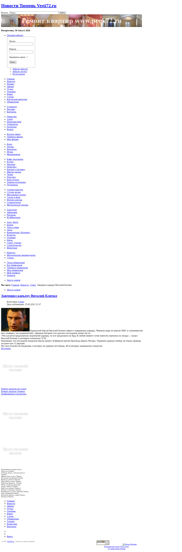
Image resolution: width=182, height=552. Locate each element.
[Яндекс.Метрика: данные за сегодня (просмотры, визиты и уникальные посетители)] (130, 544)
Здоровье (11, 511)
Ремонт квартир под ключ (13, 389)
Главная (15, 285)
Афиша (10, 506)
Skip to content (13, 280)
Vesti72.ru (10, 541)
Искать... (5, 13)
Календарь (12, 524)
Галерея (10, 521)
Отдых (10, 508)
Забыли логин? (20, 71)
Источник (6, 348)
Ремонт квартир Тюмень (13, 391)
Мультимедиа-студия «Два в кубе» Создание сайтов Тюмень (116, 548)
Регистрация (19, 74)
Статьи (10, 516)
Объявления (13, 519)
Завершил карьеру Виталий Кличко (29, 296)
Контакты (11, 526)
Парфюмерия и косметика (13, 394)
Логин (12, 41)
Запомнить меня (17, 57)
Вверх (10, 536)
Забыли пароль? (20, 69)
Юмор (10, 514)
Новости (24, 285)
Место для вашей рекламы (15, 367)
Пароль (12, 49)
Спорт (33, 285)
